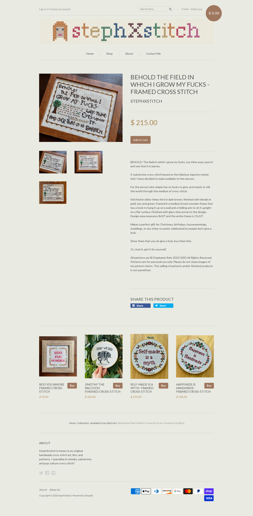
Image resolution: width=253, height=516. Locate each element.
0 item (185, 9)
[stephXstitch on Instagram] (53, 472)
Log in (42, 9)
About (129, 53)
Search (43, 489)
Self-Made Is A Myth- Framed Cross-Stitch (142, 388)
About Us (54, 489)
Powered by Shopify (82, 495)
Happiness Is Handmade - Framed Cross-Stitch (193, 388)
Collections (83, 423)
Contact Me (153, 53)
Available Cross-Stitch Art (103, 423)
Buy (72, 385)
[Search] (170, 9)
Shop (109, 53)
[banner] (126, 31)
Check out (196, 9)
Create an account (60, 9)
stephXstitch (146, 101)
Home (90, 53)
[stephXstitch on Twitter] (41, 472)
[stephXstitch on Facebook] (47, 472)
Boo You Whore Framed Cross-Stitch (51, 388)
